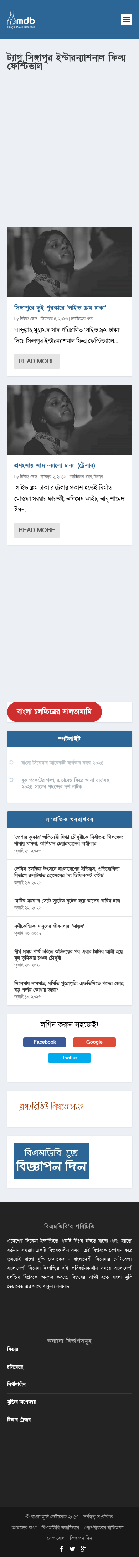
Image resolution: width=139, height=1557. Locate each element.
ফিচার (98, 477)
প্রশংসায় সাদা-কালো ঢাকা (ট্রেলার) (55, 465)
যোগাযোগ (56, 1538)
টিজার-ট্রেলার (19, 1419)
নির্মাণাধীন (16, 1384)
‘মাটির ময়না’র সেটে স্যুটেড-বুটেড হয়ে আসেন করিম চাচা (67, 900)
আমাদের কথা (24, 1527)
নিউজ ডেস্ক (28, 319)
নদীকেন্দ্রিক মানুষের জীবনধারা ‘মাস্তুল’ (49, 926)
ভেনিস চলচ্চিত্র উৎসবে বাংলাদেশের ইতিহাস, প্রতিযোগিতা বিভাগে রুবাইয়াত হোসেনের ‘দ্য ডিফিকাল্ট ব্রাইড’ (66, 872)
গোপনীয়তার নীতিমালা (103, 1527)
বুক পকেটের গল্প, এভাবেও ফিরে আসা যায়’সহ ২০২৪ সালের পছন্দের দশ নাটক (65, 783)
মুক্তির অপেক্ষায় (21, 1402)
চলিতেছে (15, 1366)
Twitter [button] (69, 1057)
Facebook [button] (45, 1042)
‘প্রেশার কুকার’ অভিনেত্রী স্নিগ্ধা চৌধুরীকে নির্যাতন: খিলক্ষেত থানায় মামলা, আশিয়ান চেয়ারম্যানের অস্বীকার (68, 840)
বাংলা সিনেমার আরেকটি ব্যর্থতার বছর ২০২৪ (62, 762)
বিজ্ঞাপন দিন (81, 1538)
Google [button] (94, 1042)
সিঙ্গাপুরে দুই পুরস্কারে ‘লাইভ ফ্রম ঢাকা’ (60, 308)
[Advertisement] (69, 146)
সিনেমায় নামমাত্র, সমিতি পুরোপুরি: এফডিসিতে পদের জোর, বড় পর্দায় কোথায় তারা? (69, 986)
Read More (37, 361)
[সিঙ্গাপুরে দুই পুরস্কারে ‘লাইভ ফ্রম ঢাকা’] (69, 262)
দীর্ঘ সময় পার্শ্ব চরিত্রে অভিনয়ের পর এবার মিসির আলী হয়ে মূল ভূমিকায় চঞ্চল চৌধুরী (68, 954)
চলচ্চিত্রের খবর (82, 319)
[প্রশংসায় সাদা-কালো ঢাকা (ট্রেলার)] (69, 420)
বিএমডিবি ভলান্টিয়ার (60, 1527)
